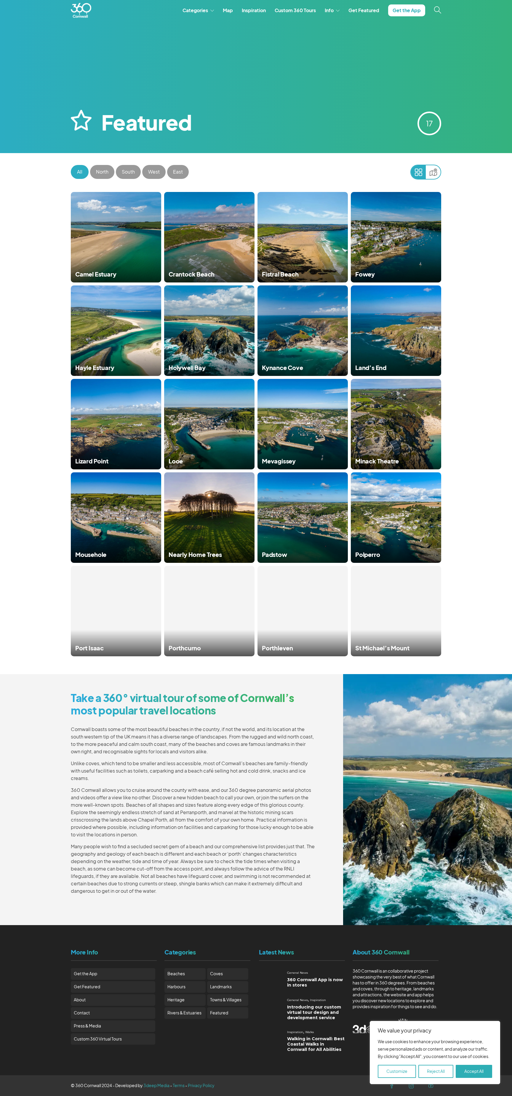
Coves (216, 973)
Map (228, 10)
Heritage (176, 999)
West (154, 172)
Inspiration (254, 10)
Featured (219, 1012)
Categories (195, 10)
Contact (82, 1012)
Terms (179, 1085)
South (128, 172)
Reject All (436, 1071)
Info (329, 10)
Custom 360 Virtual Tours (98, 1038)
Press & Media (87, 1025)
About (80, 999)
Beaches (176, 973)
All (79, 172)
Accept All (474, 1071)
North (102, 172)
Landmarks (221, 986)
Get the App (407, 10)
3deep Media (156, 1085)
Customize (396, 1071)
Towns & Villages (225, 999)
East (178, 172)
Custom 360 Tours (295, 10)
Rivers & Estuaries (184, 1012)
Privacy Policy (201, 1085)
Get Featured (363, 10)
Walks (309, 1032)
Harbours (176, 986)
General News (297, 973)
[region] (435, 1052)
